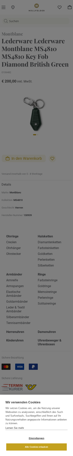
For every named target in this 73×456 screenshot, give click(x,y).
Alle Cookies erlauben (36, 447)
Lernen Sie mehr (14, 427)
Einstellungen (36, 438)
